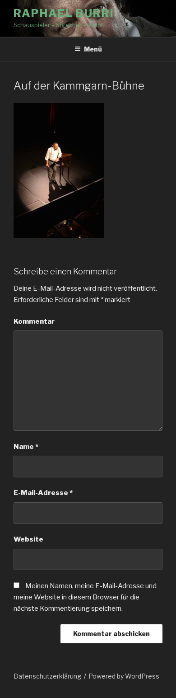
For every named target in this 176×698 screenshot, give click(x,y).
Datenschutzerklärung (47, 676)
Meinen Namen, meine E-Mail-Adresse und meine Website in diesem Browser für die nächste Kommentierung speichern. (85, 597)
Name (26, 447)
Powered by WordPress (123, 676)
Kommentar (34, 321)
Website (28, 539)
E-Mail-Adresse (43, 493)
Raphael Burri (64, 13)
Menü (93, 49)
